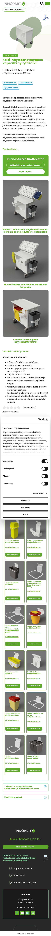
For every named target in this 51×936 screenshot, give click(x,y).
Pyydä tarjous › (25, 171)
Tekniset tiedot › (10, 149)
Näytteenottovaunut (15, 9)
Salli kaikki (25, 500)
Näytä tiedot (38, 493)
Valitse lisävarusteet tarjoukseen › (25, 165)
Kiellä (25, 514)
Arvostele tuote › (10, 411)
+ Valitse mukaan (12, 554)
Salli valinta (25, 508)
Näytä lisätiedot (12, 547)
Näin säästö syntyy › (25, 847)
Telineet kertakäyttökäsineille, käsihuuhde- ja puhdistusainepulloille (21, 787)
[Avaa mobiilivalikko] (47, 3)
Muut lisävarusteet (13, 797)
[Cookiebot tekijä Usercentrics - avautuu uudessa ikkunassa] (38, 419)
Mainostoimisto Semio (25, 934)
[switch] (45, 469)
